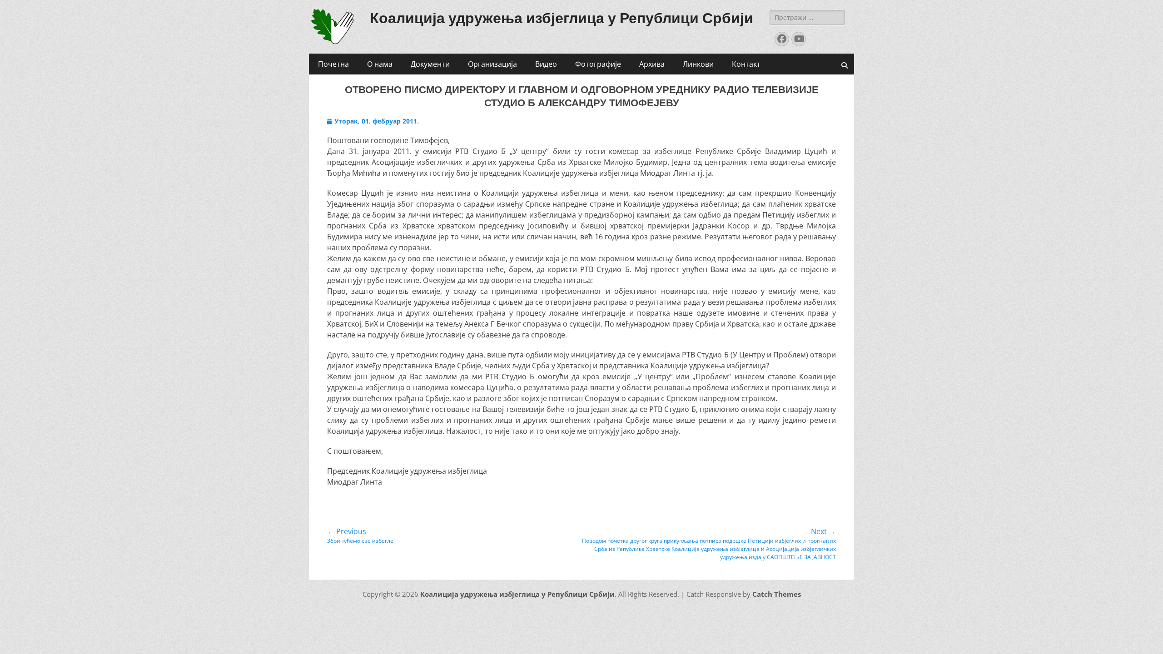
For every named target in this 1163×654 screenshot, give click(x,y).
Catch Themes (776, 594)
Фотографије (598, 64)
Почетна (333, 64)
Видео (546, 64)
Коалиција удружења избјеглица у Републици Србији (561, 18)
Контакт (746, 64)
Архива (652, 64)
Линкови (698, 64)
